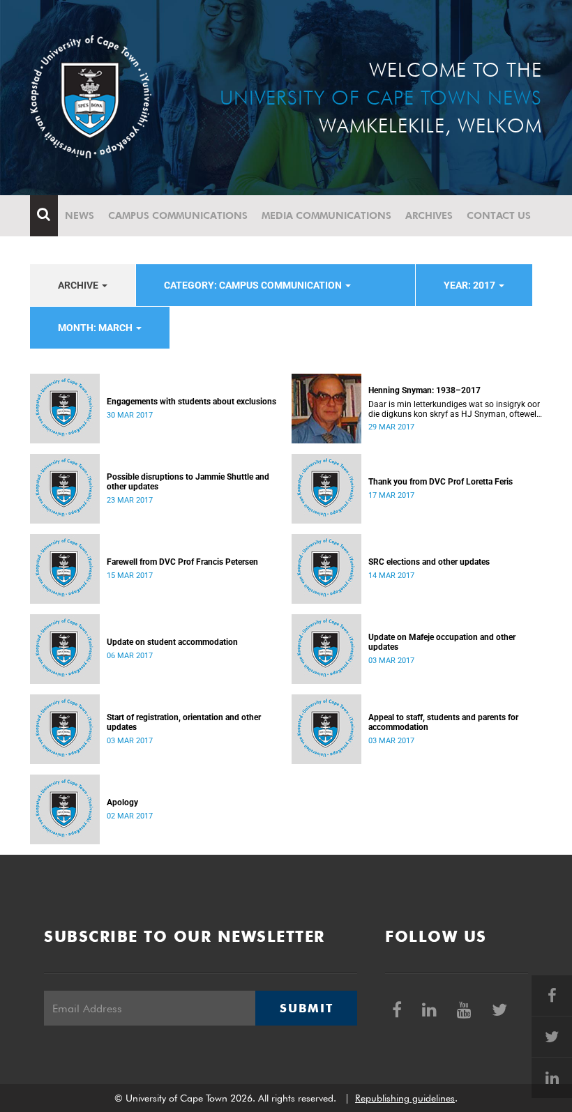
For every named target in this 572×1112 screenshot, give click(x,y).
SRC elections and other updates (429, 562)
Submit (306, 1008)
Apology (122, 802)
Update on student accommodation (172, 642)
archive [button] (79, 285)
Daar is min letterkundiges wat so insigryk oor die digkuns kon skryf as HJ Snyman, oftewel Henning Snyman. (454, 409)
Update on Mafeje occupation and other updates (441, 642)
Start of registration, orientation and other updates (184, 722)
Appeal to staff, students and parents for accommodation (443, 722)
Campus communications (178, 215)
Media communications (326, 215)
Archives (429, 215)
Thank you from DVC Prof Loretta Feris (440, 482)
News (79, 215)
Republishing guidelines (405, 1098)
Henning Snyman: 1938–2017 (424, 390)
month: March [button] (96, 327)
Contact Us (499, 215)
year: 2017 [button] (470, 285)
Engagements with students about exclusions (191, 401)
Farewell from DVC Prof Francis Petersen (182, 562)
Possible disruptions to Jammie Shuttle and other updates (188, 482)
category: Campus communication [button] (254, 285)
